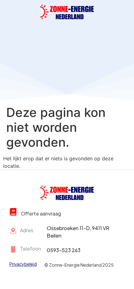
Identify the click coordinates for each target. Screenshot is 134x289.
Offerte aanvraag (41, 213)
